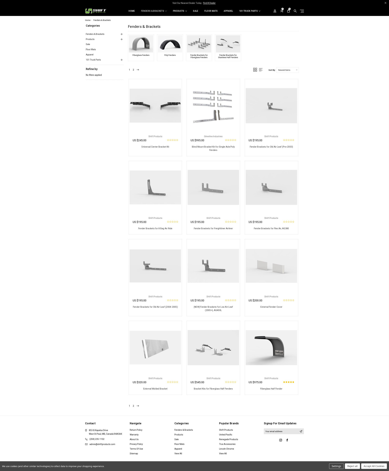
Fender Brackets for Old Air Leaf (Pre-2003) (271, 147)
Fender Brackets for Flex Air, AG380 (271, 228)
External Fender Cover (271, 307)
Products (179, 11)
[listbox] (288, 70)
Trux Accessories (227, 444)
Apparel (228, 11)
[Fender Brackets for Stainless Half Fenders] (228, 43)
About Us (134, 439)
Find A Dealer (209, 3)
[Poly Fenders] (170, 43)
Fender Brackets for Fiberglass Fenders (199, 56)
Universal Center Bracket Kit (155, 147)
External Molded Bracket (155, 389)
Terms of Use (136, 449)
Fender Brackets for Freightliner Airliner (213, 228)
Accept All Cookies (374, 466)
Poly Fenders (170, 55)
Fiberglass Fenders (141, 55)
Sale (195, 11)
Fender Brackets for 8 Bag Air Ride (155, 228)
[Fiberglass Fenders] (141, 43)
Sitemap (134, 453)
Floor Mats (211, 11)
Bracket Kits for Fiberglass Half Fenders (213, 389)
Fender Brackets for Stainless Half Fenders (228, 56)
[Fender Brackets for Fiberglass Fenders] (199, 43)
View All (178, 453)
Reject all (352, 466)
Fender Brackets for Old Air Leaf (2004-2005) (155, 307)
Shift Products (226, 430)
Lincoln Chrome (226, 449)
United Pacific (225, 434)
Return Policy (136, 430)
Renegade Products (228, 439)
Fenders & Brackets (153, 11)
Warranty (134, 434)
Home (132, 11)
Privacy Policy (136, 444)
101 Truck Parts (248, 11)
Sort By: (272, 70)
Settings (336, 466)
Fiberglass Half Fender (271, 389)
